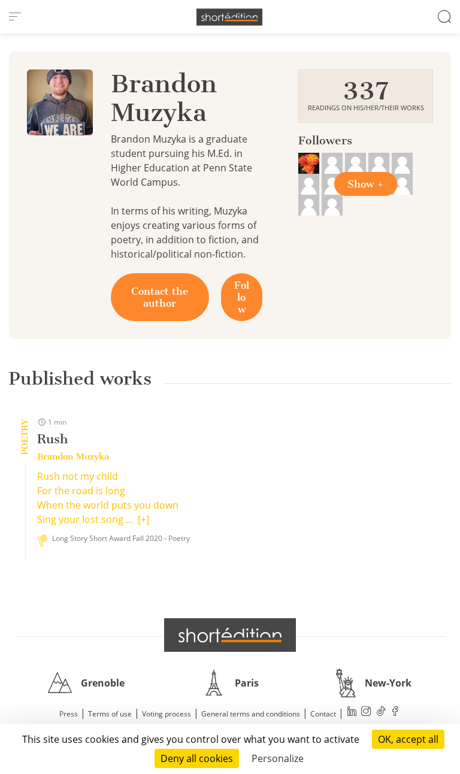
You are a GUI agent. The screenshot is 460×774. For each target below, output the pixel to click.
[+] (143, 519)
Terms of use (110, 714)
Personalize (278, 758)
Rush (52, 438)
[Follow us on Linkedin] (352, 712)
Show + (365, 184)
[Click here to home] (230, 635)
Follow (241, 297)
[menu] (15, 17)
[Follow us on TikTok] (381, 712)
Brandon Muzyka (73, 456)
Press (68, 714)
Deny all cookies (197, 758)
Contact (323, 714)
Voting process (166, 714)
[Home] (229, 17)
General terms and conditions (250, 714)
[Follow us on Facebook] (395, 712)
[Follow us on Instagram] (367, 712)
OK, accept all (408, 739)
